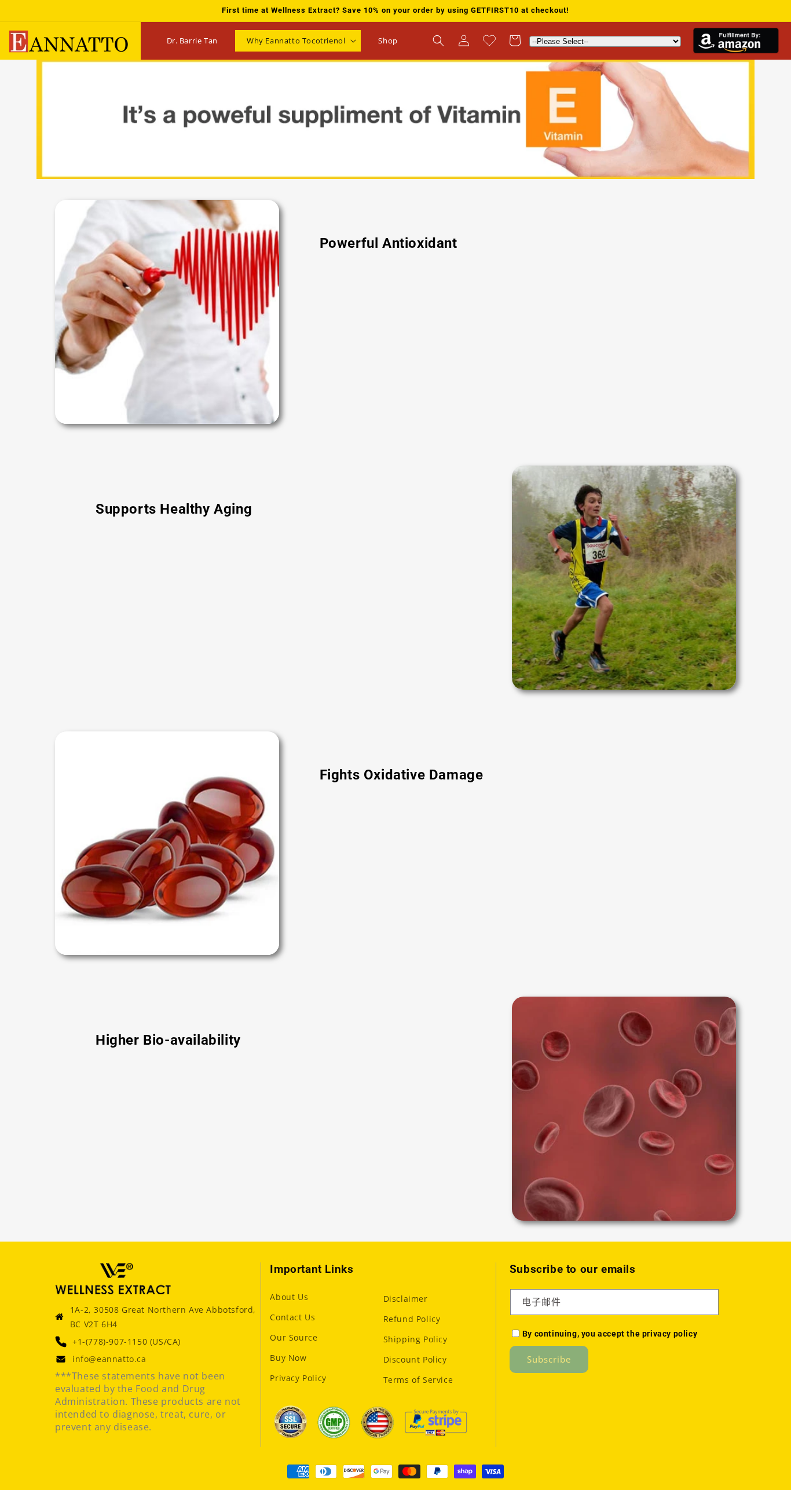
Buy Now (288, 1357)
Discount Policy (415, 1359)
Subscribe (549, 1359)
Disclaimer (405, 1298)
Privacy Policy (298, 1377)
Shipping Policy (415, 1339)
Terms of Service (418, 1379)
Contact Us (292, 1317)
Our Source (293, 1337)
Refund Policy (412, 1318)
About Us (289, 1296)
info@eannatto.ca (109, 1358)
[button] (298, 41)
